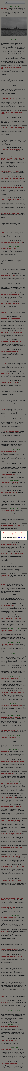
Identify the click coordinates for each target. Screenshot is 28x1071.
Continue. (21, 535)
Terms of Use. (21, 537)
